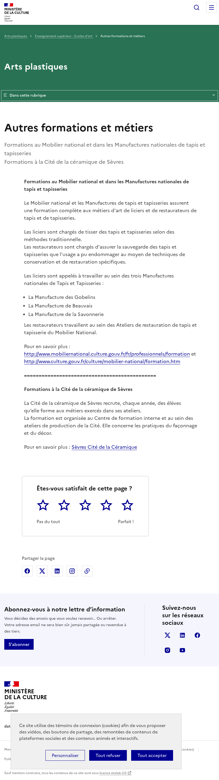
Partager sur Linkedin (57, 571)
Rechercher (196, 7)
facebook (197, 635)
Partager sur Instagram (72, 571)
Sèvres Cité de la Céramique (104, 447)
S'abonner (19, 644)
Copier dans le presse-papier (87, 571)
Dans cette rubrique (28, 95)
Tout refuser (108, 755)
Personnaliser (65, 755)
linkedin (182, 635)
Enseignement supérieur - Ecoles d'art (64, 36)
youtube (182, 650)
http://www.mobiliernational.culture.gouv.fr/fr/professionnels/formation (107, 353)
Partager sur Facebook (27, 571)
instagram (167, 650)
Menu (211, 7)
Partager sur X (42, 571)
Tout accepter (152, 755)
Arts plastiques (16, 36)
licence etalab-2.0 (112, 773)
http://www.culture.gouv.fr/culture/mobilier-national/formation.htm (102, 361)
